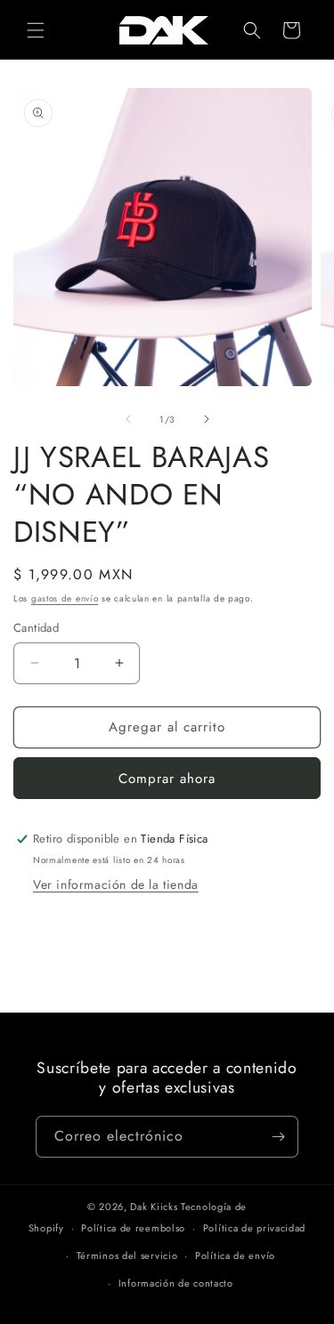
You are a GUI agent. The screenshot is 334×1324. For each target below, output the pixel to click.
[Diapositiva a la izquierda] (128, 419)
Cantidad (36, 627)
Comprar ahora (167, 778)
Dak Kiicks (153, 1206)
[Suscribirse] (277, 1137)
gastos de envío (65, 598)
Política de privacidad (254, 1228)
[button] (35, 30)
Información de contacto (175, 1283)
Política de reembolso (133, 1228)
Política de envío (235, 1255)
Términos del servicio (127, 1255)
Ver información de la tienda (116, 884)
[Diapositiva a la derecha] (206, 419)
